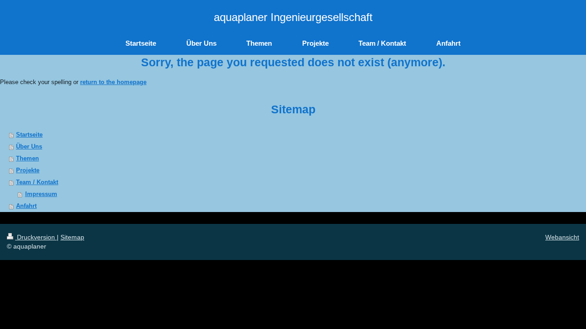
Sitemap (72, 237)
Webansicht (562, 237)
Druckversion (36, 237)
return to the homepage (113, 82)
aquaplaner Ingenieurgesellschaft (293, 17)
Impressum (41, 194)
